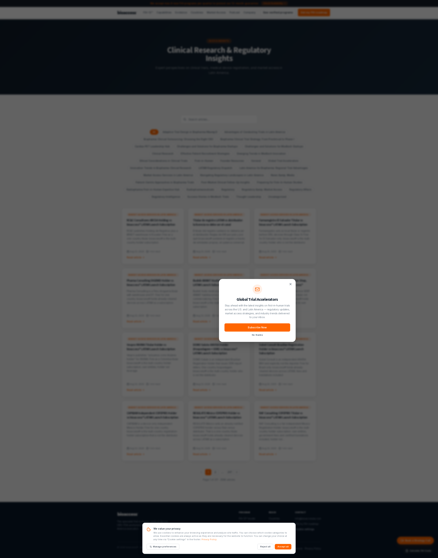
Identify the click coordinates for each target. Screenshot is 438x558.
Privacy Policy (209, 539)
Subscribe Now (257, 327)
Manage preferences (164, 546)
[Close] (290, 284)
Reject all (265, 546)
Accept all (283, 546)
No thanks (257, 335)
